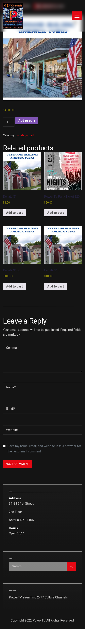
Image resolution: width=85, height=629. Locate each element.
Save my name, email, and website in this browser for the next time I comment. (44, 448)
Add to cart (26, 121)
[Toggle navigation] (77, 15)
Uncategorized (25, 135)
